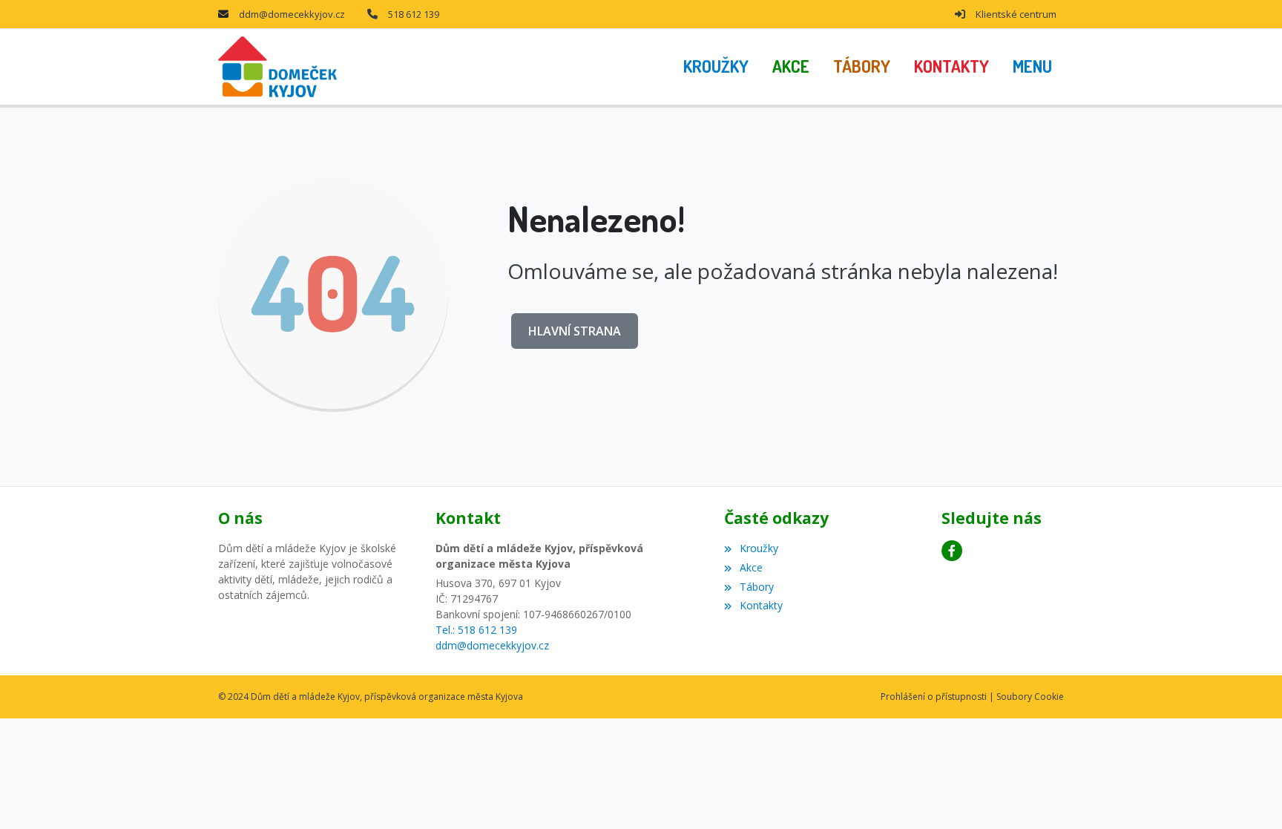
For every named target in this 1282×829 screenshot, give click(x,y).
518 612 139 (413, 14)
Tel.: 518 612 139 (476, 630)
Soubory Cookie (1030, 696)
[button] (1032, 67)
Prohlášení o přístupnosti (934, 696)
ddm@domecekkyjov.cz (292, 14)
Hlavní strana (574, 331)
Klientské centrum (1016, 14)
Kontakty (761, 605)
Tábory (756, 587)
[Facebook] (951, 550)
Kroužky (759, 548)
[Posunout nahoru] (1248, 795)
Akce (751, 567)
